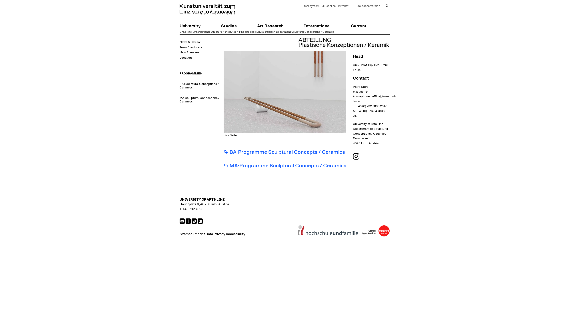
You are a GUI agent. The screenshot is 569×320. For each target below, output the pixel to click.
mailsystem (312, 6)
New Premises (189, 52)
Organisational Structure (207, 31)
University (185, 31)
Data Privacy (215, 234)
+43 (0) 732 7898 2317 (371, 106)
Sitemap (186, 234)
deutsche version (368, 6)
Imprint (199, 234)
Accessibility (235, 234)
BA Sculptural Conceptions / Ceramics (199, 85)
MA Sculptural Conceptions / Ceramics (199, 99)
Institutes (230, 31)
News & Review (190, 42)
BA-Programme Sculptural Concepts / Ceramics (287, 152)
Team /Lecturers (191, 47)
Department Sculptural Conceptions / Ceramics (305, 31)
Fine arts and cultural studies (256, 31)
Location (186, 57)
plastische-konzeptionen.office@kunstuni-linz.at (374, 96)
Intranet (343, 6)
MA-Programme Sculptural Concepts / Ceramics (288, 165)
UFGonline (329, 6)
